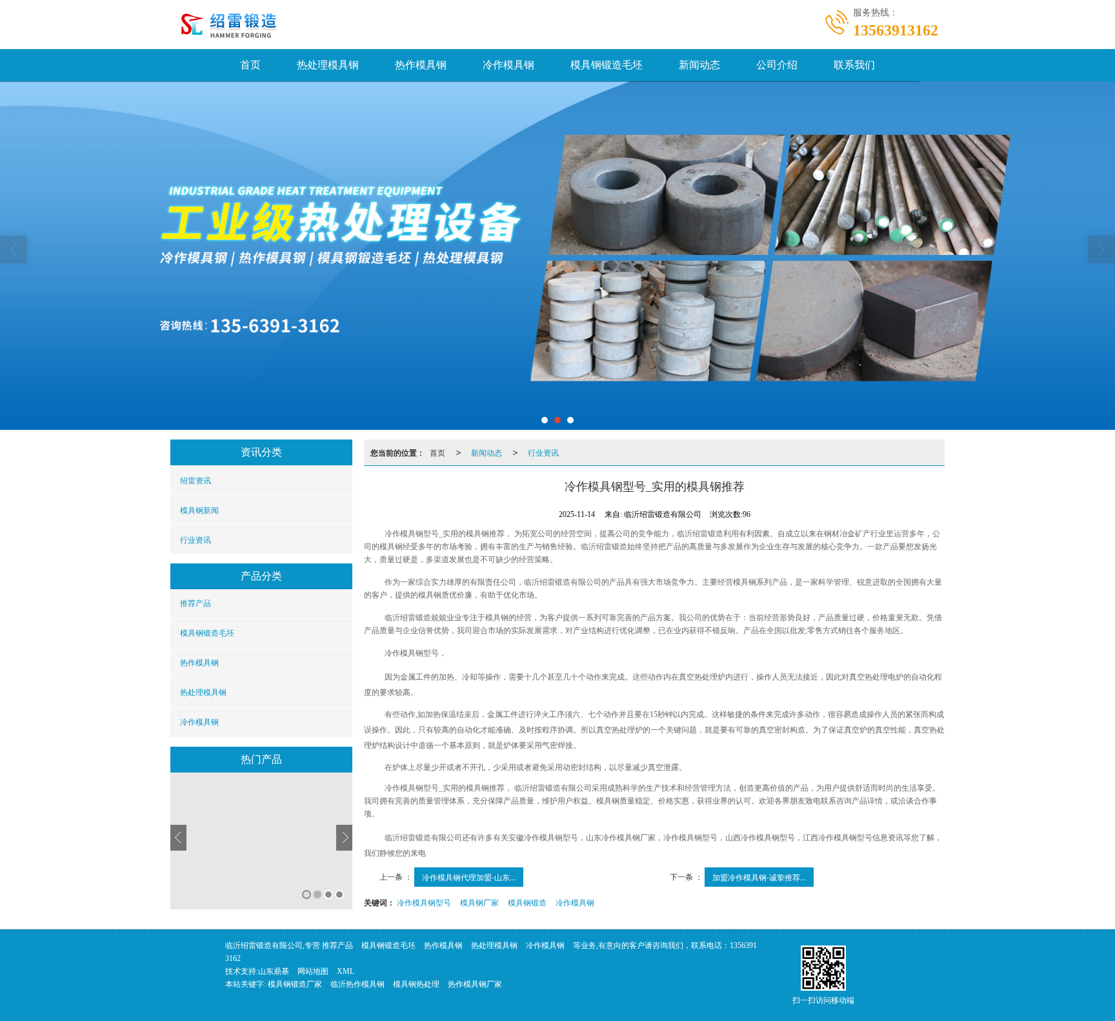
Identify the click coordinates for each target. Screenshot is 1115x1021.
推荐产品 (195, 603)
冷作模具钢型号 (424, 901)
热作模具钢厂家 (475, 984)
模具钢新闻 (199, 509)
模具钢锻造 (527, 901)
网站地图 (312, 971)
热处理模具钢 (328, 64)
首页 (250, 64)
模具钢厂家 (479, 901)
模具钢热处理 (416, 984)
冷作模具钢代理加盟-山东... (469, 876)
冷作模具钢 (508, 64)
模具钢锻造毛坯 (606, 64)
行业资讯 (195, 539)
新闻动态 (699, 64)
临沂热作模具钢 (357, 984)
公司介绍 (777, 64)
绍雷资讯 (195, 479)
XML (345, 971)
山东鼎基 (273, 971)
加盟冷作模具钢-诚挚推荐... (759, 876)
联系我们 (854, 64)
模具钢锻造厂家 (295, 984)
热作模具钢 (421, 64)
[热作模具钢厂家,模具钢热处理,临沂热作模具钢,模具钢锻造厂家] (557, 168)
